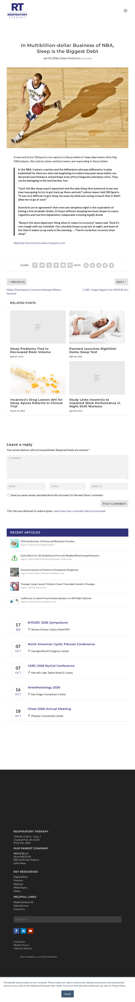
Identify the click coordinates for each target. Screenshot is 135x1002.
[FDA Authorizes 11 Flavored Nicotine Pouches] (14, 543)
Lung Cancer (40, 587)
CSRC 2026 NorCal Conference (51, 666)
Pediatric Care (57, 573)
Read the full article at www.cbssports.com (39, 242)
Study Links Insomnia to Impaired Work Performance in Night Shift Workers (94, 403)
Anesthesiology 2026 (44, 687)
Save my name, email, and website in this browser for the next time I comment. (57, 495)
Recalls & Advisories (62, 559)
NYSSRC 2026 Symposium (48, 622)
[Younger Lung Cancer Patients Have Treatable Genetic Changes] (14, 586)
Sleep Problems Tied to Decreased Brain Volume (30, 350)
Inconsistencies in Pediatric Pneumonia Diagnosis (50, 569)
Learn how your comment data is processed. (79, 511)
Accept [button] (67, 993)
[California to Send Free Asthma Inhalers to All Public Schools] (14, 600)
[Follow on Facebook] (16, 931)
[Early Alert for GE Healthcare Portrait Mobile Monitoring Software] (14, 557)
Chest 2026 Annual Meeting (49, 709)
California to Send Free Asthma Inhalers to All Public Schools (56, 598)
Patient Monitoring (43, 559)
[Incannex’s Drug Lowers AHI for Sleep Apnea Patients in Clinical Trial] (38, 377)
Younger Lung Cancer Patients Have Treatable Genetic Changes (58, 583)
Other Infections (42, 573)
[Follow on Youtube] (30, 931)
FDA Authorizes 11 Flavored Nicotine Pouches (48, 541)
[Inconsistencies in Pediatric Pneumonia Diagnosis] (14, 572)
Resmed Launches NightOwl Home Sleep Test (92, 350)
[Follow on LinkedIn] (23, 931)
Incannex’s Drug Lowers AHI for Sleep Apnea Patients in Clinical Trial (36, 403)
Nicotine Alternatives (44, 544)
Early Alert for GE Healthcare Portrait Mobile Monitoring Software (60, 555)
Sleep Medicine (69, 58)
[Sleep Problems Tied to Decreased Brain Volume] (38, 327)
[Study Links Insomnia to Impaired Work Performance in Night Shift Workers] (97, 377)
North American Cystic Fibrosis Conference (61, 644)
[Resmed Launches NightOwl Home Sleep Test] (97, 327)
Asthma (38, 601)
